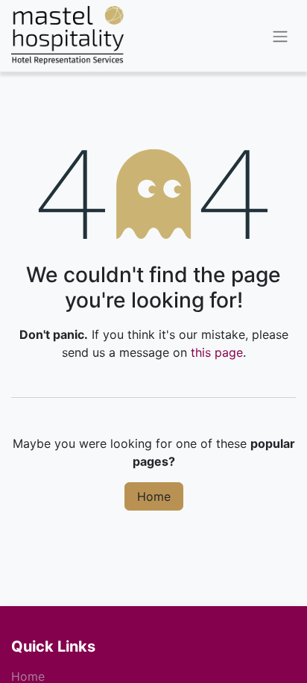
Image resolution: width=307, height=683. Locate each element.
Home (154, 496)
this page (217, 352)
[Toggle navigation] (280, 35)
